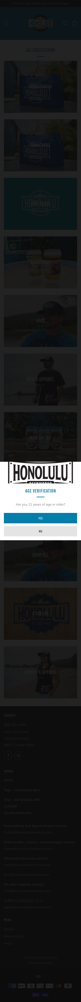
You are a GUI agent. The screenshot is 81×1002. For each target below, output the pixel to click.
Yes (40, 518)
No (40, 531)
